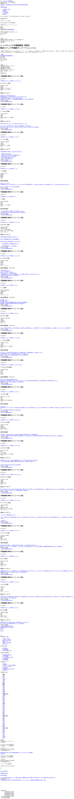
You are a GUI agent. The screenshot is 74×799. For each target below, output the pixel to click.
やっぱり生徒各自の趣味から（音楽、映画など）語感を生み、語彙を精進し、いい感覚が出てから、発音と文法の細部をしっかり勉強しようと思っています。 (35, 327)
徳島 (4, 723)
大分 (4, 734)
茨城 (4, 680)
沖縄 (4, 737)
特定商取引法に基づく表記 (8, 668)
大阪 (4, 685)
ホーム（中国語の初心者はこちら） (7, 777)
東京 (4, 675)
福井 (4, 708)
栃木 (4, 681)
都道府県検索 (3, 55)
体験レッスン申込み (7, 642)
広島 (4, 720)
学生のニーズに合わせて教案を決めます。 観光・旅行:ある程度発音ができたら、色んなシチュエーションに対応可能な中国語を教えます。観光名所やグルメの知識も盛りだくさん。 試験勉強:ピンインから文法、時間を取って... (29, 380)
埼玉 (4, 676)
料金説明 (4, 10)
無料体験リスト (3, 3)
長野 (4, 710)
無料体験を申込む (4, 18)
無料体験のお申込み (10, 4)
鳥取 (4, 717)
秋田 (4, 698)
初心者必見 (5, 648)
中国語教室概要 (15, 752)
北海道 (4, 695)
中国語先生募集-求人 (7, 654)
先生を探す (5, 11)
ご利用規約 (5, 667)
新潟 (4, 704)
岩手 (4, 697)
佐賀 (4, 730)
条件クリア (2, 28)
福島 (4, 702)
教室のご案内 (17, 4)
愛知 (4, 714)
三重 (4, 687)
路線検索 (9, 29)
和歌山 (4, 691)
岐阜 (4, 712)
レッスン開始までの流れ (8, 657)
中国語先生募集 (3, 7)
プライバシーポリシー (7, 666)
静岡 (4, 713)
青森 (4, 696)
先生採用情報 (5, 656)
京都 (4, 692)
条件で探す (2, 56)
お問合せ (4, 14)
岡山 (4, 719)
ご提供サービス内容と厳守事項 (9, 665)
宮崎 (4, 735)
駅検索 (12, 29)
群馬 (4, 682)
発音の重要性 (5, 649)
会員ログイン (3, 4)
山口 (4, 721)
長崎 (4, 731)
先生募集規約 (5, 658)
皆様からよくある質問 (41, 777)
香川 (4, 724)
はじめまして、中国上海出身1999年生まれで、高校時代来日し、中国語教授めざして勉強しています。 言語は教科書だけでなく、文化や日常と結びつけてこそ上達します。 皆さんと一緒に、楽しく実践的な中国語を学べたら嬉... (21, 353)
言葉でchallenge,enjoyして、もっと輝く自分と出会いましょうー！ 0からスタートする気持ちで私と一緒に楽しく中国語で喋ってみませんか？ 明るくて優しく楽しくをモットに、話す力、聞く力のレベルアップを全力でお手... (19, 125)
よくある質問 (5, 12)
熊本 (4, 732)
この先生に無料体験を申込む (6, 101)
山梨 (4, 709)
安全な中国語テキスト (7, 650)
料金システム (5, 641)
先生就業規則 (5, 659)
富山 (4, 706)
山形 (4, 701)
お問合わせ (5, 670)
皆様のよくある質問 (7, 640)
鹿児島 (4, 736)
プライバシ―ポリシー (25, 779)
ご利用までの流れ (6, 9)
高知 (4, 726)
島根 (4, 718)
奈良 (4, 690)
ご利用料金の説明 (25, 777)
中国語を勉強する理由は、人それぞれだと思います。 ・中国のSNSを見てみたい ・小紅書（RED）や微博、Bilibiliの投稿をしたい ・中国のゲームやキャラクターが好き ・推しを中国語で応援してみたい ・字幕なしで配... (11, 155)
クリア (1, 71)
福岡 (4, 729)
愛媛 (4, 725)
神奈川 (4, 679)
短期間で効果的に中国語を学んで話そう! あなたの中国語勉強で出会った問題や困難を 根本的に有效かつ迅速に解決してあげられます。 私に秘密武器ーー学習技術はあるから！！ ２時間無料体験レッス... (10, 241)
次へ (1, 635)
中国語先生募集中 (24, 4)
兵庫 (4, 686)
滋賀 (4, 689)
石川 (4, 707)
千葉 (4, 678)
